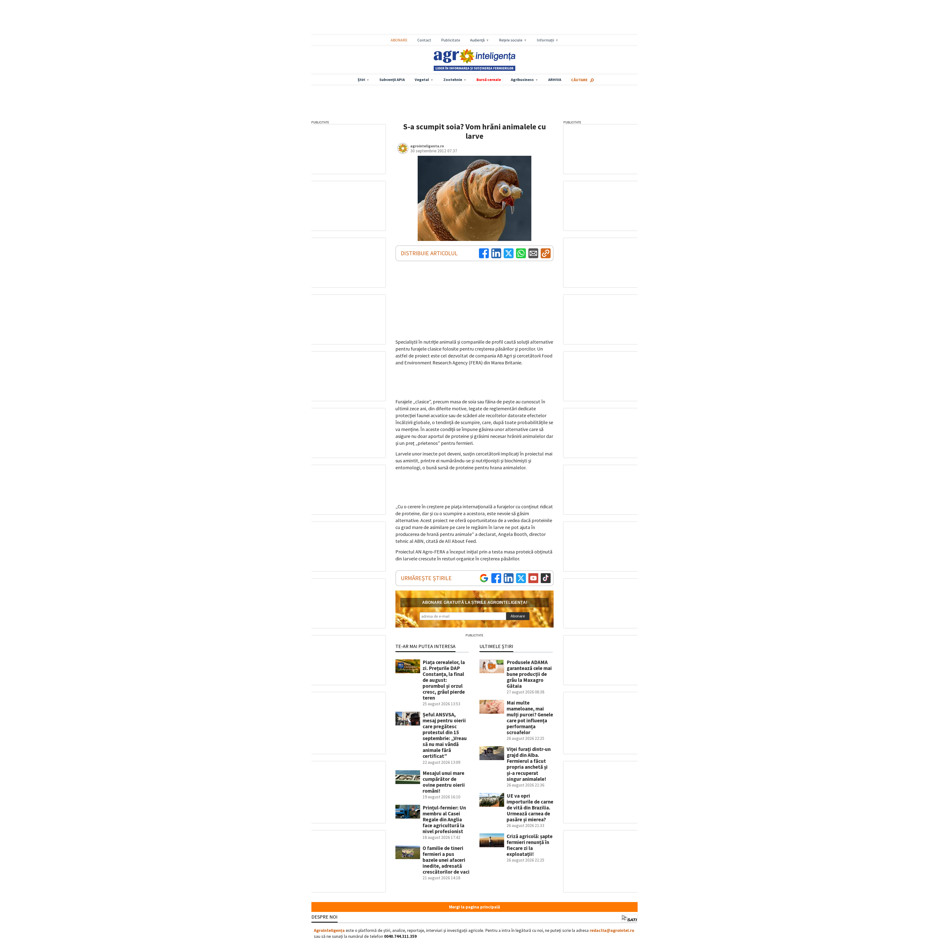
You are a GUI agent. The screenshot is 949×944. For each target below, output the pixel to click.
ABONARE (399, 40)
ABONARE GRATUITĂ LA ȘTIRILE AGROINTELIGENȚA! (474, 602)
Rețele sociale (510, 40)
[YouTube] (533, 578)
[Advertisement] (474, 17)
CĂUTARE (579, 79)
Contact (424, 40)
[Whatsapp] (521, 253)
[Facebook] (484, 253)
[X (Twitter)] (509, 253)
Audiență (477, 40)
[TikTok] (546, 578)
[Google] (484, 578)
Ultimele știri (496, 646)
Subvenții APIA (392, 79)
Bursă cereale (488, 79)
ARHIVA (554, 79)
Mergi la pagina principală (474, 907)
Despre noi (324, 917)
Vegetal (422, 79)
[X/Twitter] (521, 578)
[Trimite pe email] (533, 253)
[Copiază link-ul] (546, 253)
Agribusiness (522, 79)
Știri (361, 79)
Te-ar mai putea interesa (425, 646)
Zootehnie (452, 79)
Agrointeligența (329, 930)
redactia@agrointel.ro (612, 930)
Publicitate (450, 40)
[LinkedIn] (496, 253)
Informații (545, 40)
